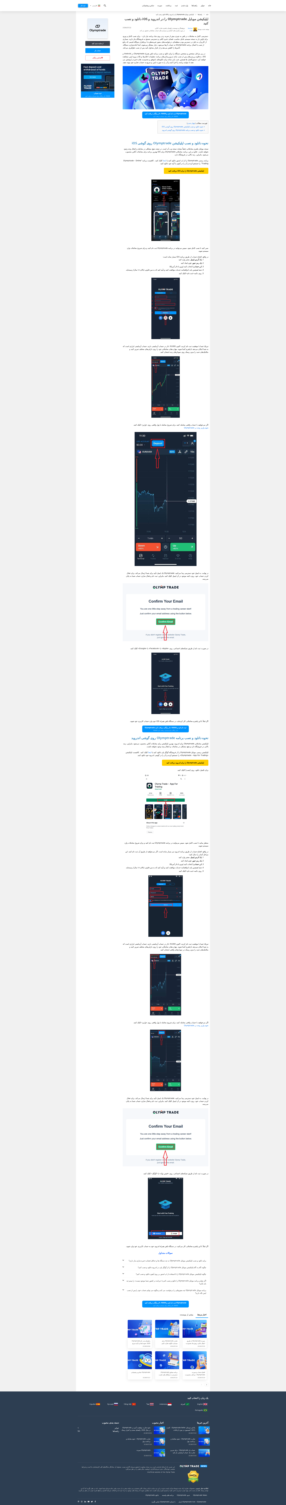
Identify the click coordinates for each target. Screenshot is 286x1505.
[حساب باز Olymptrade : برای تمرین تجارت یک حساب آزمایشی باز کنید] (204, 1453)
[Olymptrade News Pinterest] (79, 1502)
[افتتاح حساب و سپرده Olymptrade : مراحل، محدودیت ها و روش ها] (195, 1360)
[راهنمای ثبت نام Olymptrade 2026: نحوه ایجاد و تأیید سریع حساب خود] (140, 1329)
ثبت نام (83, 5)
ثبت (176, 5)
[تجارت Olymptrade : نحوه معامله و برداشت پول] (159, 1441)
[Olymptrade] (98, 38)
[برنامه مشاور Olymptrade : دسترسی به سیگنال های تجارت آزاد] (167, 1360)
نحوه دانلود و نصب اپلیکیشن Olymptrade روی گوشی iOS (182, 127)
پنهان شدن (191, 123)
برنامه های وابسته (168, 1495)
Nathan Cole (190, 29)
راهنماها (194, 5)
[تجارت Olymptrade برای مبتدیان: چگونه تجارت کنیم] (167, 1329)
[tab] (165, 1261)
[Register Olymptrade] (97, 77)
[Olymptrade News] (193, 1468)
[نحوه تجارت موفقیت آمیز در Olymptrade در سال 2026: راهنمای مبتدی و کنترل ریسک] (159, 1430)
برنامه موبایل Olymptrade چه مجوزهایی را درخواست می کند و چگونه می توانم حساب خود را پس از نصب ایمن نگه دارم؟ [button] (166, 1291)
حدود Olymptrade (183, 1495)
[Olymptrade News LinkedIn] (86, 1502)
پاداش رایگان (97, 58)
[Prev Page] (202, 1384)
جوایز (203, 5)
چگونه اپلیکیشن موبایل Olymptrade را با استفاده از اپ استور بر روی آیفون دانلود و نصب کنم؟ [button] (171, 1274)
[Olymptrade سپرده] (159, 1453)
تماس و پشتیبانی (148, 5)
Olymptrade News (200, 1495)
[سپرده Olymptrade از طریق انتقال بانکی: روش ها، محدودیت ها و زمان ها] (195, 1329)
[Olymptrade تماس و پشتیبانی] (140, 1360)
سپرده (160, 5)
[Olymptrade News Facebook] (96, 1502)
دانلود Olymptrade (152, 1495)
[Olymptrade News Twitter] (92, 1502)
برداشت (168, 5)
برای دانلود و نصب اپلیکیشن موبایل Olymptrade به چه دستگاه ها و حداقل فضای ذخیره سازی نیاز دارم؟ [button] (167, 1260)
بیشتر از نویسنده (186, 1315)
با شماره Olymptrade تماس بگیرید (163, 1502)
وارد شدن (184, 5)
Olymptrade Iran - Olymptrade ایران (192, 1502)
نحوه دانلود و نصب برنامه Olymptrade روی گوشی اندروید (182, 130)
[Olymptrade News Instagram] (82, 1502)
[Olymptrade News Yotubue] (89, 1502)
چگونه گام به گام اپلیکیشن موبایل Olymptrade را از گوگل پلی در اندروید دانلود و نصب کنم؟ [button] (172, 1267)
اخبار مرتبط (201, 1315)
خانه (209, 5)
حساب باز (98, 50)
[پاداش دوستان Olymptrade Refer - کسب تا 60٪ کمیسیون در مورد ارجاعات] (204, 1430)
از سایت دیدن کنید (97, 43)
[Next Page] (206, 1384)
